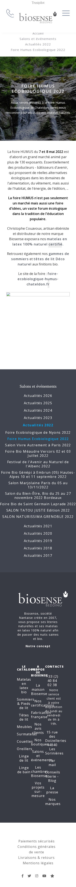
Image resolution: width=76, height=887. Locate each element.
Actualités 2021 (38, 526)
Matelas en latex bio (24, 685)
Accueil (38, 33)
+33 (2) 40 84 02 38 (52, 680)
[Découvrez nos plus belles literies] (36, 876)
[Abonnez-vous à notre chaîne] (44, 876)
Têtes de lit (24, 717)
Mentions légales (38, 863)
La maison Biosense (39, 689)
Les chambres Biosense (39, 771)
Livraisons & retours (36, 857)
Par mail (52, 762)
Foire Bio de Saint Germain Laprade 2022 (38, 504)
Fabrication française (41, 714)
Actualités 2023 (38, 418)
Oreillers (24, 748)
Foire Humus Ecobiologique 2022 (38, 50)
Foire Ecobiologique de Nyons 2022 (38, 432)
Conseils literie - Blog (52, 776)
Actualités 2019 (38, 541)
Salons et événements (38, 39)
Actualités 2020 (38, 533)
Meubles (24, 726)
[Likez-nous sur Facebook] (23, 876)
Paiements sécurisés (36, 841)
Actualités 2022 (38, 44)
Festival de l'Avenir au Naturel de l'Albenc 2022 (38, 464)
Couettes (25, 741)
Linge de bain (23, 769)
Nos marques (53, 801)
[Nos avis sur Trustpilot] (52, 876)
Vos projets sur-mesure (38, 789)
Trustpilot (38, 2)
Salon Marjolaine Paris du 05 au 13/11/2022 (38, 485)
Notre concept (38, 646)
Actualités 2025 (38, 403)
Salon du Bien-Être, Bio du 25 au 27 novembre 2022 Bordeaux (38, 495)
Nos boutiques (40, 742)
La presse (52, 790)
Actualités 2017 (38, 555)
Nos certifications (42, 703)
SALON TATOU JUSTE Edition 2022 (38, 510)
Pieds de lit (24, 705)
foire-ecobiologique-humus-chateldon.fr (38, 278)
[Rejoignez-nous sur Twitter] (29, 876)
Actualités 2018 (38, 548)
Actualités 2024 (38, 410)
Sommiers (25, 699)
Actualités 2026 (38, 396)
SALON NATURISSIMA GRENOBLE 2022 (37, 516)
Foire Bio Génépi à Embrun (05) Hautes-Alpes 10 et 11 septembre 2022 (38, 474)
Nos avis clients (38, 728)
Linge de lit (24, 758)
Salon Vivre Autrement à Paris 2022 (38, 445)
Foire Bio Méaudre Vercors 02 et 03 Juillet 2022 (38, 453)
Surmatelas (27, 734)
